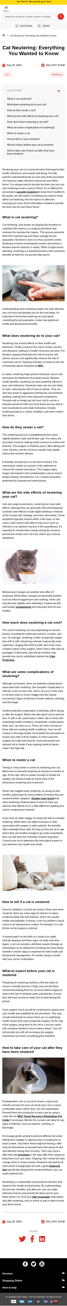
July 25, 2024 (14, 65)
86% (40, 365)
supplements (23, 607)
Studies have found (42, 798)
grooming (24, 1154)
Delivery (46, 26)
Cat (7, 74)
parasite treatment (27, 192)
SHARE (33, 1231)
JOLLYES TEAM (55, 65)
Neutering (57, 74)
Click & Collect (26, 26)
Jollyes (25, 1297)
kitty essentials (41, 1197)
